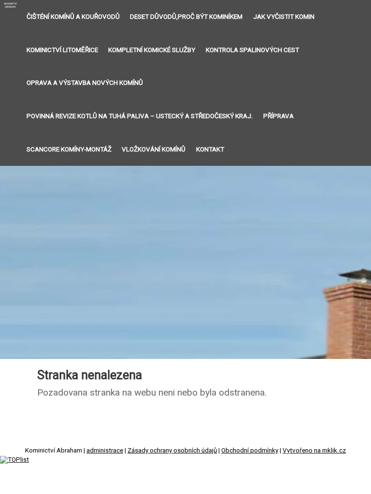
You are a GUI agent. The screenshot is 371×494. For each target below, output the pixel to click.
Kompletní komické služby (151, 50)
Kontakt (210, 149)
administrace (104, 450)
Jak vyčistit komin (283, 16)
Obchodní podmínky (249, 450)
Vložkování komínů (154, 149)
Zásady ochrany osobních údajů (172, 450)
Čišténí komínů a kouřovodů (73, 16)
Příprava (278, 116)
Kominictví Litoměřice (62, 50)
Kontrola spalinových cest (252, 50)
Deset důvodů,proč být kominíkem (186, 16)
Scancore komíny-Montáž (69, 149)
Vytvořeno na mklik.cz (314, 450)
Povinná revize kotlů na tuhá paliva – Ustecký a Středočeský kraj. (140, 116)
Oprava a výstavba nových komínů (85, 82)
